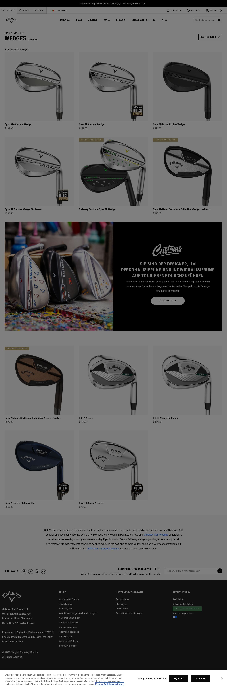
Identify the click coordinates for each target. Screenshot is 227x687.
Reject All (178, 678)
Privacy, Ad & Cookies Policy (109, 684)
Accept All (200, 678)
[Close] (222, 678)
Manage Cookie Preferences (151, 678)
